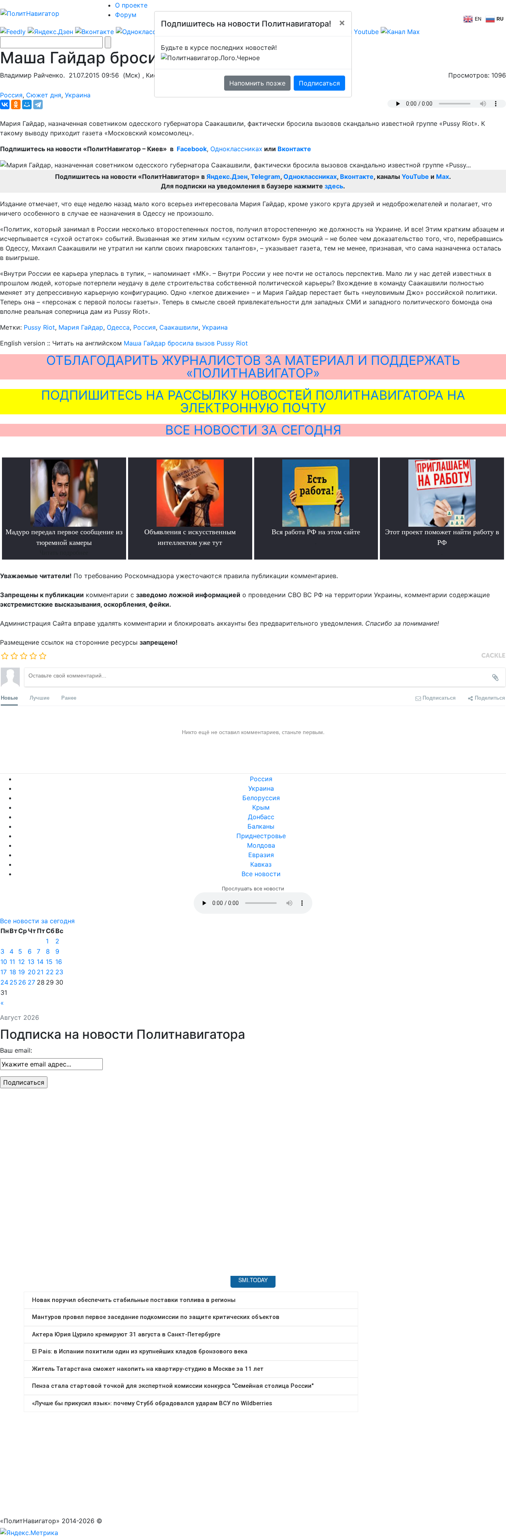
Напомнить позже (257, 83)
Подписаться (319, 83)
